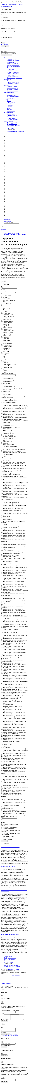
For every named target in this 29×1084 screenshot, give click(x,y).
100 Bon (5, 297)
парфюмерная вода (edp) (9, 380)
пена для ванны (7, 389)
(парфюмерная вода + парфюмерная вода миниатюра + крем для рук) (13, 546)
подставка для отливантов (10, 527)
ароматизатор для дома (9, 386)
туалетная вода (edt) (8, 378)
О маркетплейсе (8, 121)
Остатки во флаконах (13, 70)
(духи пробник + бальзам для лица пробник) (15, 640)
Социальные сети (12, 115)
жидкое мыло (6, 618)
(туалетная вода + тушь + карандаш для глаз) (15, 596)
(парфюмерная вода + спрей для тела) (13, 620)
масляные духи (7, 424)
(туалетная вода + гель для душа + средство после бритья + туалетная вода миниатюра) (13, 579)
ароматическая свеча (8, 384)
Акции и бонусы (8, 112)
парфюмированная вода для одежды (12, 388)
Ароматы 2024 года (12, 89)
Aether (4, 356)
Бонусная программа (13, 119)
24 (3, 305)
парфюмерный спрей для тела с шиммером (14, 624)
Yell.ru (8, 108)
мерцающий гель (7, 430)
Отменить (3, 1047)
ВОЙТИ (3, 1032)
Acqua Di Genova (7, 326)
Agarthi (4, 361)
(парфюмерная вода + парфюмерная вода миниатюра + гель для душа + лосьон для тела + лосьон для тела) (14, 764)
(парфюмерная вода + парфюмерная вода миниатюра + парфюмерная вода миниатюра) (13, 543)
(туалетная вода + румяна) (10, 556)
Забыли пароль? (5, 1034)
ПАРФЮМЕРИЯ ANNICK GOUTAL (8, 866)
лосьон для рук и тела (9, 444)
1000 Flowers (6, 298)
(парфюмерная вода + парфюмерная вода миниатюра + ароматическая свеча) (13, 803)
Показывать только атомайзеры (11, 833)
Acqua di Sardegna (7, 334)
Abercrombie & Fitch (7, 314)
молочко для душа (7, 511)
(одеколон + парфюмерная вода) (11, 741)
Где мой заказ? (11, 98)
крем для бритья (7, 392)
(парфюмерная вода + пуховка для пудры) (14, 570)
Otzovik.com (10, 103)
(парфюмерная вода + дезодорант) (12, 451)
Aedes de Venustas (7, 350)
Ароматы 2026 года (12, 86)
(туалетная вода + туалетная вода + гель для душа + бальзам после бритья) (14, 492)
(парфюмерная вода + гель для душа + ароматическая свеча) (12, 470)
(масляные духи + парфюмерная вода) (13, 615)
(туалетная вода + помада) (10, 566)
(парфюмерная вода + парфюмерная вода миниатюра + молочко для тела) (13, 572)
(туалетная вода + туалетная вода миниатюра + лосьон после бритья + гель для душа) (14, 798)
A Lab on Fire (6, 313)
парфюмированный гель (9, 436)
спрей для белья (7, 707)
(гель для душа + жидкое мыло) (11, 502)
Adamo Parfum (6, 340)
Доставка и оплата (9, 92)
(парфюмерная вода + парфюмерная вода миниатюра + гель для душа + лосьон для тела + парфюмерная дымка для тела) (14, 769)
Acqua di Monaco (7, 327)
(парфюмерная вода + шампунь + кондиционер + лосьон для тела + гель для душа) (14, 663)
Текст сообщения (5, 1019)
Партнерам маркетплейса (11, 965)
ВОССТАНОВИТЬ (5, 1045)
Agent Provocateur (7, 367)
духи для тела (6, 460)
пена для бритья (7, 394)
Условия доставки (12, 95)
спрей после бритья (8, 435)
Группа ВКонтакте (12, 124)
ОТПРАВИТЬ (4, 1021)
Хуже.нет (9, 109)
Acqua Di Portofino (7, 332)
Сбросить (3, 229)
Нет (5, 51)
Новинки (6, 85)
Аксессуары (10, 75)
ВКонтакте (10, 105)
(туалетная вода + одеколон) (10, 629)
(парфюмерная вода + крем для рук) (12, 500)
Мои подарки (11, 114)
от (1, 287)
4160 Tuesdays (6, 308)
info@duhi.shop (16, 975)
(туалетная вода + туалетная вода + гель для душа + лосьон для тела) (14, 498)
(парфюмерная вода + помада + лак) (12, 589)
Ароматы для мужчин (13, 60)
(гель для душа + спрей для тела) (11, 761)
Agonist (4, 370)
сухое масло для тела (8, 433)
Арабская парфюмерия (13, 66)
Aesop (4, 354)
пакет (4, 480)
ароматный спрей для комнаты (11, 427)
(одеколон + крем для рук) (10, 700)
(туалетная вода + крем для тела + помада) (14, 749)
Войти (2, 42)
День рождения (11, 116)
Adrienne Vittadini (7, 346)
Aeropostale (5, 353)
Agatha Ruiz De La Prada (9, 364)
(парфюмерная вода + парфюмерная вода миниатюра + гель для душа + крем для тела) (13, 534)
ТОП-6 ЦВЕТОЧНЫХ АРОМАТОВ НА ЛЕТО (10, 847)
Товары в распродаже (8, 836)
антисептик (6, 518)
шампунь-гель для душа (9, 403)
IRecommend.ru (11, 102)
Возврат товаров (8, 962)
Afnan (4, 359)
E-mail (2, 1013)
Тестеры (9, 68)
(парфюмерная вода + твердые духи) (13, 463)
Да (2, 51)
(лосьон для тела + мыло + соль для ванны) (14, 468)
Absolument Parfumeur (8, 316)
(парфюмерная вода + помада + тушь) (13, 584)
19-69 (4, 302)
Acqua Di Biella (6, 324)
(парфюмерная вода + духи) (10, 529)
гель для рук (6, 443)
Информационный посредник (15, 131)
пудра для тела (7, 440)
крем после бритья (8, 438)
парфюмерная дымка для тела (11, 399)
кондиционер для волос (9, 402)
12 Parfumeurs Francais (9, 300)
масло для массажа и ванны (10, 448)
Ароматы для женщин (13, 59)
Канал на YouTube (12, 122)
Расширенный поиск (6, 55)
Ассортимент (10, 80)
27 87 (4, 306)
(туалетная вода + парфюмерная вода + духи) (15, 616)
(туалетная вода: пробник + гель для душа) (14, 452)
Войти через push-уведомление (9, 1035)
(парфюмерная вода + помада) (11, 555)
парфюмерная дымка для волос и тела (13, 473)
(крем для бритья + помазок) (10, 693)
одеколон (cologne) (8, 381)
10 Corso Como (7, 295)
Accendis (4, 318)
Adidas (4, 342)
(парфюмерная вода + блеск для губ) (13, 609)
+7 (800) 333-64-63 (12, 4)
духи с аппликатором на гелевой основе (14, 449)
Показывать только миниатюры (11, 830)
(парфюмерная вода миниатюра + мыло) (14, 800)
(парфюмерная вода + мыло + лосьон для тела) (15, 482)
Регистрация (4, 44)
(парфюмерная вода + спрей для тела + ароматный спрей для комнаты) (12, 758)
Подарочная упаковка (13, 76)
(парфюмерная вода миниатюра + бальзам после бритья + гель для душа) (13, 722)
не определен (4, 46)
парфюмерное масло (8, 425)
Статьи (9, 126)
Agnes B (4, 369)
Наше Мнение (11, 111)
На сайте (9, 106)
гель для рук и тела (8, 441)
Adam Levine (6, 338)
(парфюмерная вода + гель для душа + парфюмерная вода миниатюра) (12, 697)
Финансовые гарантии (13, 125)
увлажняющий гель (8, 459)
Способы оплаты (11, 93)
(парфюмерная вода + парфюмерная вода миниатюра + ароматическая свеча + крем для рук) (13, 612)
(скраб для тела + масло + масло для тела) (14, 462)
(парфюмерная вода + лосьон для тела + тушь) (15, 407)
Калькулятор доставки (13, 96)
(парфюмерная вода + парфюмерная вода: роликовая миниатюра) (13, 396)
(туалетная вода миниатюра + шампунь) (14, 552)
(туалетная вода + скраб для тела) (12, 474)
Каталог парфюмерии (10, 57)
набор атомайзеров (8, 704)
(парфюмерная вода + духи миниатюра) (13, 813)
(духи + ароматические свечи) (11, 689)
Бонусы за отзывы (12, 118)
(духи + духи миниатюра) (10, 785)
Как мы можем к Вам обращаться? (10, 1010)
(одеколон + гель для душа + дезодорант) (14, 526)
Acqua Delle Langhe (7, 321)
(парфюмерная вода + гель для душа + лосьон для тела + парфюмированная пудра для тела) (14, 691)
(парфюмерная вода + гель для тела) (12, 655)
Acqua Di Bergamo (7, 322)
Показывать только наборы (10, 827)
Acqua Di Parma (6, 329)
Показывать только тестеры (10, 824)
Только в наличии (7, 839)
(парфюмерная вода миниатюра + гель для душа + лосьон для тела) (13, 549)
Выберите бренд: (5, 134)
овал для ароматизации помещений (12, 484)
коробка (5, 524)
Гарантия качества (9, 960)
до (1, 289)
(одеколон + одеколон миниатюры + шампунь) (15, 420)
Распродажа (10, 62)
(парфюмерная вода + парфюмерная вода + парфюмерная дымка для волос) (13, 815)
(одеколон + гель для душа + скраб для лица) (15, 675)
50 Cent (5, 311)
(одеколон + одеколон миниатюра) (12, 706)
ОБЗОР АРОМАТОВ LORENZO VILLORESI (10, 934)
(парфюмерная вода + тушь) (10, 561)
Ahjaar (4, 372)
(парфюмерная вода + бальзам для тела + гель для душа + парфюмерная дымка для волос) (14, 418)
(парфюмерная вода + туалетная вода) (13, 508)
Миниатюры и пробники (14, 72)
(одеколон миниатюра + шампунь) (12, 553)
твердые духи (6, 422)
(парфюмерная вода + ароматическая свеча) (15, 687)
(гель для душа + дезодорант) (11, 810)
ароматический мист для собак (11, 805)
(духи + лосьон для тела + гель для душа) (14, 774)
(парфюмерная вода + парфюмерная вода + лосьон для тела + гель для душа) (13, 790)
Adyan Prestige (6, 348)
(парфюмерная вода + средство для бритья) (14, 811)
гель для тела (6, 391)
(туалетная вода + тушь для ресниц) (12, 634)
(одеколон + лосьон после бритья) (12, 510)
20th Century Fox (7, 303)
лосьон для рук (7, 428)
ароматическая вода (8, 454)
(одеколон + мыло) (8, 504)
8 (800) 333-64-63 (14, 970)
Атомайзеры (10, 69)
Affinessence (5, 358)
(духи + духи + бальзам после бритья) (13, 575)
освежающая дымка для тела (10, 432)
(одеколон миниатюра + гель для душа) (13, 598)
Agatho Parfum (6, 365)
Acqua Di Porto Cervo (8, 330)
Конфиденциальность (10, 958)
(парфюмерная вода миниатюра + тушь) (13, 753)
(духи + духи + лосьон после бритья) (13, 641)
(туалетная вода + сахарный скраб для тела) (15, 405)
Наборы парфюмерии (13, 73)
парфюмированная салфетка (10, 400)
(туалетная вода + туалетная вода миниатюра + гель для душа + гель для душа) (14, 631)
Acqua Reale (5, 337)
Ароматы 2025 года (12, 88)
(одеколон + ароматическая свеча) (12, 793)
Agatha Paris (5, 362)
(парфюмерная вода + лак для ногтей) (13, 695)
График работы (11, 128)
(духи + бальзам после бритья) (11, 676)
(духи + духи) (6, 516)
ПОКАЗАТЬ (4, 841)
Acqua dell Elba (6, 319)
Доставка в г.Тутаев (13, 969)
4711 (4, 310)
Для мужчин (7, 221)
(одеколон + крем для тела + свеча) (12, 638)
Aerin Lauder (5, 351)
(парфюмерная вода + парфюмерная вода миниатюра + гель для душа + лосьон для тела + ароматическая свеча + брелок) (14, 732)
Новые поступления (12, 63)
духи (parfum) (6, 383)
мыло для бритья (7, 519)
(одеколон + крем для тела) (10, 576)
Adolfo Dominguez (7, 343)
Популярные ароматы (13, 65)
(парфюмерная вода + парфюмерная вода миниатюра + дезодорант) (13, 716)
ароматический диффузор (10, 446)
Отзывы (6, 99)
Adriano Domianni (7, 345)
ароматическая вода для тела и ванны (13, 476)
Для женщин (7, 219)
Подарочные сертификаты (14, 78)
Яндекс (9, 101)
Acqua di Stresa (6, 335)
